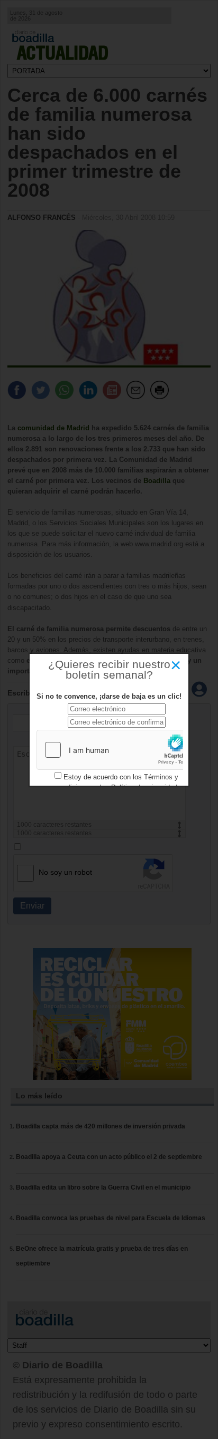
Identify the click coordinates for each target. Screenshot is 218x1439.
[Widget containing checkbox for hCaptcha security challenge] (116, 750)
